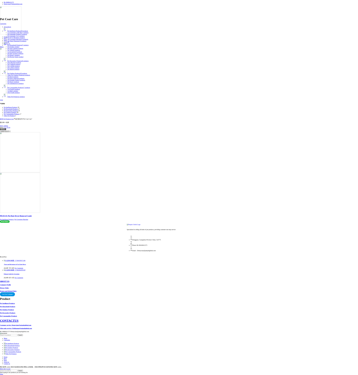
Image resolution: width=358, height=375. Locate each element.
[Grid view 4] (5, 129)
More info (3, 369)
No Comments (19, 268)
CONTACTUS (9, 320)
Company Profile (5, 285)
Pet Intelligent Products (10, 107)
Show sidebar (4, 126)
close (1, 100)
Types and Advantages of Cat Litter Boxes (15, 264)
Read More (4, 221)
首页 (1, 119)
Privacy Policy (4, 288)
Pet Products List (8, 119)
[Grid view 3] (3, 129)
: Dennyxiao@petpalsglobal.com (15, 325)
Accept (8, 369)
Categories (3, 23)
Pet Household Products (11, 109)
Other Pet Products (9, 116)
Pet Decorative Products (11, 110)
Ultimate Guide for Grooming (11, 274)
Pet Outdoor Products (10, 112)
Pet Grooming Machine (21, 219)
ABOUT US (4, 281)
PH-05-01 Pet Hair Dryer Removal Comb (16, 216)
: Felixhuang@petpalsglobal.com (16, 328)
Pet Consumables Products (11, 114)
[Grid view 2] (1, 129)
